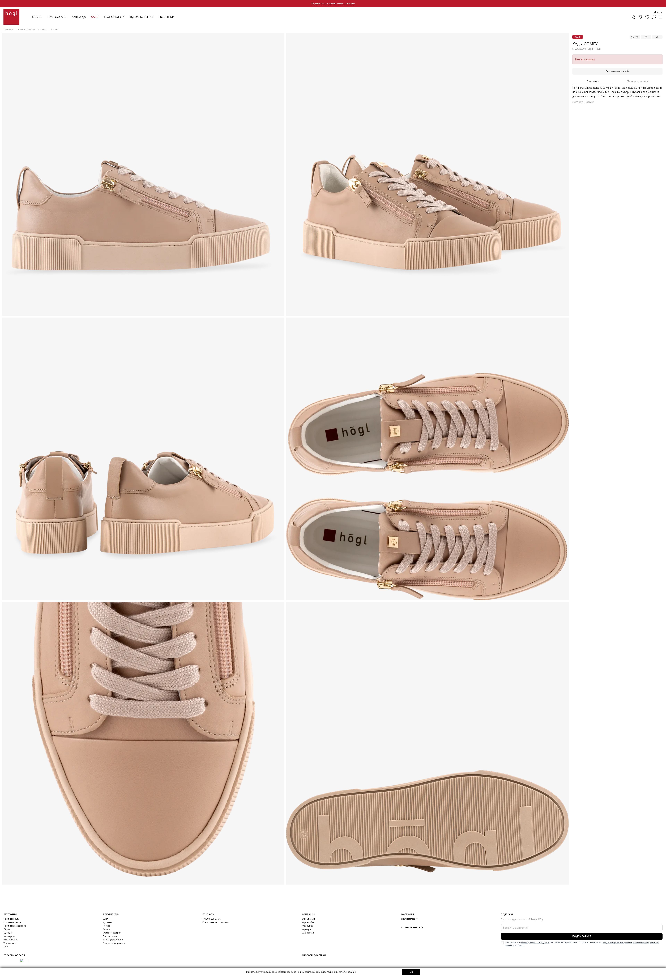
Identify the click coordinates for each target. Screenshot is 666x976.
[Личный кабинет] (634, 17)
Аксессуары (57, 17)
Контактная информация (215, 922)
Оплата (106, 929)
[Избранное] (647, 17)
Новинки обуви (11, 918)
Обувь (37, 17)
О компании (308, 918)
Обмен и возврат (112, 932)
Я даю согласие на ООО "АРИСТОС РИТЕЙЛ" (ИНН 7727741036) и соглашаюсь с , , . (582, 943)
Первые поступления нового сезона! (333, 3)
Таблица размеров (113, 939)
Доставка (107, 922)
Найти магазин (409, 918)
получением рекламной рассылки (617, 942)
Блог (105, 918)
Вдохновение (141, 17)
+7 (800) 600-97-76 (211, 918)
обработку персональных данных (535, 942)
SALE (5, 946)
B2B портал (308, 932)
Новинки (166, 17)
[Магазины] (641, 17)
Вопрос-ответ (110, 936)
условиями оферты (641, 942)
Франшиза (307, 925)
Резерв (106, 925)
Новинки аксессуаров (14, 925)
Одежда (79, 17)
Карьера (306, 929)
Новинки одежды (12, 922)
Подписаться (581, 936)
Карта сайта (308, 922)
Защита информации (114, 943)
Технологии (9, 943)
